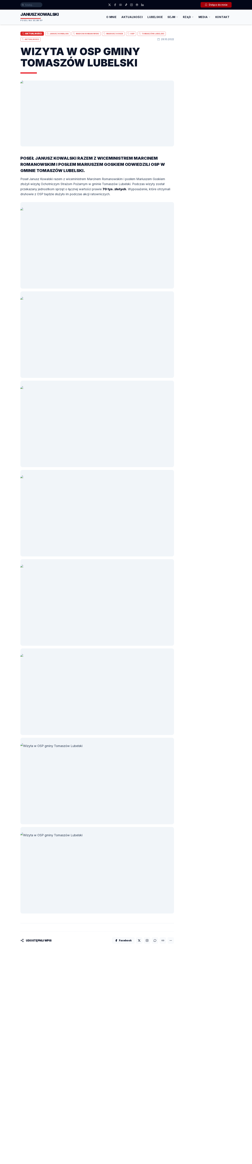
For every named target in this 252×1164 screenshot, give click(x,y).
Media (203, 17)
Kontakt (222, 17)
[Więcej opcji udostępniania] (170, 940)
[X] (109, 4)
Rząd (187, 17)
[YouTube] (120, 4)
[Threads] (137, 4)
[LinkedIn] (142, 4)
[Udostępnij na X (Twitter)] (139, 940)
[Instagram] (131, 4)
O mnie (111, 17)
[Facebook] (115, 4)
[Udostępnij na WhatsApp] (155, 940)
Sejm (171, 17)
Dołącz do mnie (218, 4)
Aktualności (132, 17)
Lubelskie (155, 17)
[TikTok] (126, 4)
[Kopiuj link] (163, 940)
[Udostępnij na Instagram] (147, 940)
